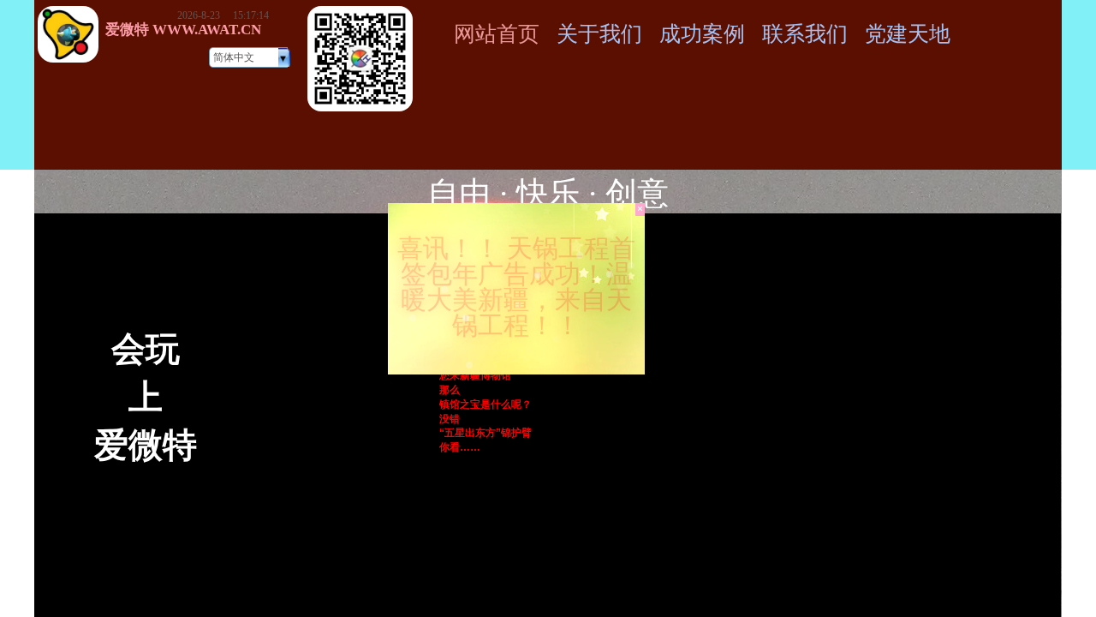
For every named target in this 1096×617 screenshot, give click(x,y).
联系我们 (805, 33)
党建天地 (907, 33)
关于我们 (599, 33)
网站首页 (496, 33)
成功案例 (702, 33)
